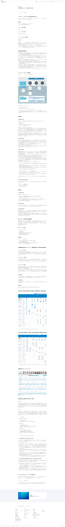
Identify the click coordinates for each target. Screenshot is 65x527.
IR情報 (34, 509)
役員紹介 (16, 513)
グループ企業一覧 (17, 518)
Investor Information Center (37, 514)
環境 (24, 511)
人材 (24, 515)
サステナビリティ (26, 509)
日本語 (62, 1)
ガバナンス (25, 516)
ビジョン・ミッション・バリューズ (18, 511)
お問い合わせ (51, 1)
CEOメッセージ (17, 512)
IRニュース (34, 511)
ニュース (48, 1)
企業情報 (16, 509)
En (63, 1)
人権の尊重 (25, 514)
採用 (15, 522)
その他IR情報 (34, 517)
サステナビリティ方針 (27, 510)
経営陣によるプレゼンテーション (36, 515)
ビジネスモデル (17, 517)
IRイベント (34, 510)
